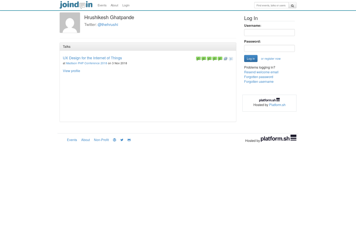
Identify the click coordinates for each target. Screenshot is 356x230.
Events (102, 5)
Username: (252, 25)
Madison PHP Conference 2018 (86, 63)
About (114, 5)
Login (126, 5)
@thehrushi (108, 24)
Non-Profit (101, 139)
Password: (252, 41)
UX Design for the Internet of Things (92, 57)
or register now (271, 58)
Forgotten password (258, 76)
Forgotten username (259, 81)
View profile (71, 70)
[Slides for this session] (225, 58)
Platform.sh (277, 104)
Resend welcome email (261, 72)
